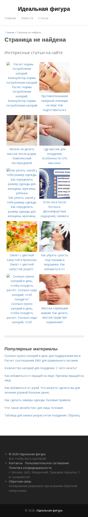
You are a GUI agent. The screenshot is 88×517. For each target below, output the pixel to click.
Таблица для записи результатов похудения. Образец (42, 415)
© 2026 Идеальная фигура (27, 454)
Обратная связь (20, 481)
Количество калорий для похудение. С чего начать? (41, 368)
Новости (27, 18)
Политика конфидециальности (30, 468)
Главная (10, 18)
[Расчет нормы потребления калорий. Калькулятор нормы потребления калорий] (22, 82)
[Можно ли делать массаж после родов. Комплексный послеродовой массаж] (22, 144)
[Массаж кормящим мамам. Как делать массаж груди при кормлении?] (54, 304)
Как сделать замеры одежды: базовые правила (37, 400)
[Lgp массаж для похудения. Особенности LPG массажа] (54, 144)
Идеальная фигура (44, 8)
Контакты (16, 463)
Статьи (43, 18)
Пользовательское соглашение (47, 463)
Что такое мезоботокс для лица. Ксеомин (34, 408)
